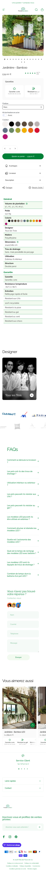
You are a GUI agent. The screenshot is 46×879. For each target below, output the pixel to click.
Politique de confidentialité (31, 863)
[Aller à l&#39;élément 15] (21, 62)
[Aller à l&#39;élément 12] (35, 59)
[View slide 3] (24, 769)
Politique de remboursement (15, 863)
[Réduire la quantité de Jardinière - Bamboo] (4, 148)
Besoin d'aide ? (38, 187)
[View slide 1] (18, 769)
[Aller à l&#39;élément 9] (27, 59)
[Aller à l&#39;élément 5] (16, 59)
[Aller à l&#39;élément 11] (32, 59)
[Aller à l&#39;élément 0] (4, 59)
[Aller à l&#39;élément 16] (24, 62)
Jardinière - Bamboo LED (14, 732)
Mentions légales (32, 869)
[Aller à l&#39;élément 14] (41, 59)
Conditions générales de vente (17, 869)
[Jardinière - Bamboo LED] (19, 708)
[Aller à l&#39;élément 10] (30, 59)
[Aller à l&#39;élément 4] (13, 59)
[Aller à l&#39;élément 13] (38, 59)
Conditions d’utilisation (12, 866)
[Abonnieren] (39, 827)
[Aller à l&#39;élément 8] (24, 59)
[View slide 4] (27, 769)
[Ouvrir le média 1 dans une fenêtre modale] (39, 19)
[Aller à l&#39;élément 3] (10, 59)
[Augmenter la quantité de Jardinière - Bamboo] (15, 148)
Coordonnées (36, 866)
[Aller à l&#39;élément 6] (18, 59)
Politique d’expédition (25, 866)
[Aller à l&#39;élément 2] (7, 59)
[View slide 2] (21, 769)
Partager (9, 187)
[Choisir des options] (32, 725)
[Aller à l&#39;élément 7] (21, 59)
